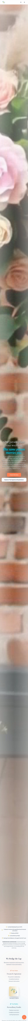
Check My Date (14, 474)
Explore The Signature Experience (14, 479)
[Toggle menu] (24, 2)
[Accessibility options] (21, 2)
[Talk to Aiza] (24, 1017)
